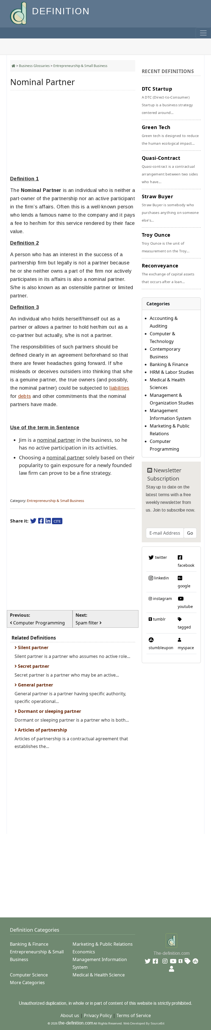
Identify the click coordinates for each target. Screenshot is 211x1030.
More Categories (27, 982)
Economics (84, 952)
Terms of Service (133, 1015)
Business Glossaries (34, 65)
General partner (35, 685)
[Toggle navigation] (203, 32)
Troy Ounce (165, 242)
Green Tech (170, 135)
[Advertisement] (72, 132)
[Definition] (19, 12)
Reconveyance (168, 273)
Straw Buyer (170, 208)
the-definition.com (75, 1023)
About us (69, 1015)
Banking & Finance (169, 364)
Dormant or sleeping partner (49, 711)
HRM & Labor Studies (172, 372)
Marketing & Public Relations (103, 944)
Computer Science (29, 975)
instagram (162, 598)
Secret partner (33, 666)
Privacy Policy (98, 1015)
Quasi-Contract (170, 169)
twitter (160, 557)
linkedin (161, 577)
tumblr (159, 619)
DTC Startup (167, 100)
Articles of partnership (42, 730)
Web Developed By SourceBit (143, 1023)
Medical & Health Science (99, 975)
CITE (57, 521)
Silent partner (32, 647)
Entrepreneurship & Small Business (80, 65)
